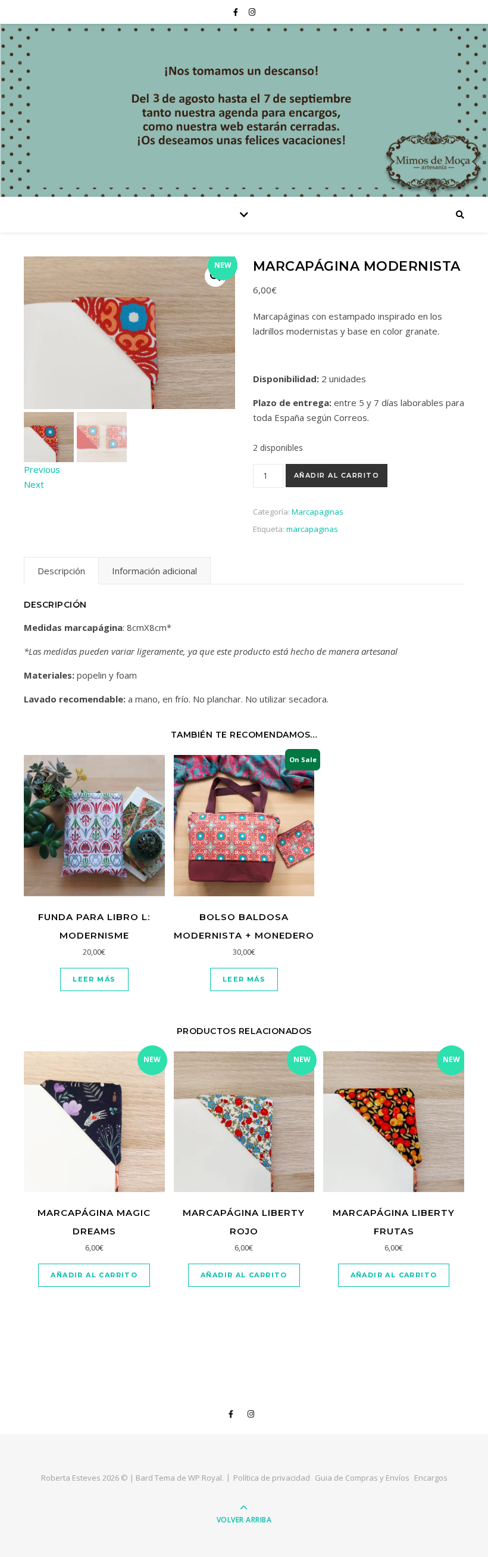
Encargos (431, 1477)
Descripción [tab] (61, 571)
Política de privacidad (271, 1477)
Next (34, 484)
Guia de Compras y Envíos (362, 1477)
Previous (42, 469)
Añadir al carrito (337, 475)
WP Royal (205, 1477)
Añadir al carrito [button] (94, 1275)
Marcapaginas (317, 511)
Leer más (94, 979)
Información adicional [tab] (154, 571)
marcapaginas (312, 529)
